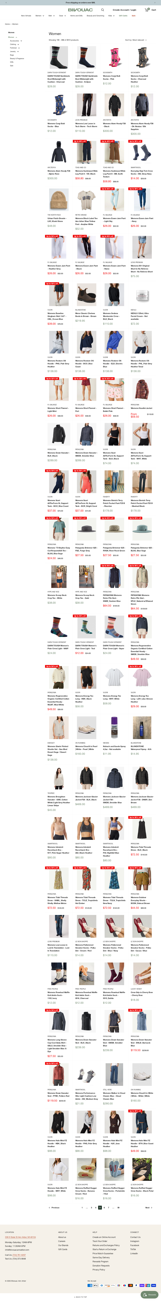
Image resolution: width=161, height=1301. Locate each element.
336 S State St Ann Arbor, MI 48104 (20, 1237)
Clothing (13, 44)
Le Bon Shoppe (81, 941)
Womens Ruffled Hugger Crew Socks (86, 1191)
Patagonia (135, 405)
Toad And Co (80, 167)
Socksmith (107, 73)
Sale (133, 16)
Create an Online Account (104, 1237)
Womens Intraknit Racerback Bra (58, 850)
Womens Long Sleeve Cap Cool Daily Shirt (57, 1046)
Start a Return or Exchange (104, 1249)
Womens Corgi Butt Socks (111, 77)
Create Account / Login (124, 10)
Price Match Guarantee (103, 1253)
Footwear (13, 48)
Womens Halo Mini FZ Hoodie (57, 1143)
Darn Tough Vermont (57, 73)
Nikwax (106, 743)
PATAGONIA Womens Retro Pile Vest (112, 598)
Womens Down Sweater (59, 454)
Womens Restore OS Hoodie (58, 364)
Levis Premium (81, 120)
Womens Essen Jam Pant (114, 219)
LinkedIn (134, 1253)
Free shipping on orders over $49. (80, 2)
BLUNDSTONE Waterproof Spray (141, 747)
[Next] (155, 3)
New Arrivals (26, 16)
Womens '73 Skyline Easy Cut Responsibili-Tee (59, 551)
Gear (61, 16)
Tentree (51, 793)
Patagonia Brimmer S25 (86, 549)
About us (62, 1237)
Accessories (14, 41)
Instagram (134, 1241)
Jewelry (13, 51)
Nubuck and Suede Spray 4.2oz (114, 747)
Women (38, 16)
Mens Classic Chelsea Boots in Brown (85, 314)
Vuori (50, 310)
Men (50, 16)
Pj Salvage (107, 215)
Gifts (11, 62)
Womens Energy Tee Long (84, 699)
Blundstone (80, 310)
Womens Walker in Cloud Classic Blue (114, 1096)
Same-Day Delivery (101, 1257)
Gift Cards (123, 16)
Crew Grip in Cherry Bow (142, 993)
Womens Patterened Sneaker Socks (85, 948)
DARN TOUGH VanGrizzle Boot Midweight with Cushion (59, 79)
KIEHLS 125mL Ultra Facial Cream (140, 316)
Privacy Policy (99, 1269)
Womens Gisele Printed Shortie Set (58, 750)
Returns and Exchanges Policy (106, 1245)
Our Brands (63, 1245)
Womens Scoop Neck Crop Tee (57, 596)
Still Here (107, 1090)
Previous (55, 1207)
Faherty (106, 497)
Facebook (134, 1245)
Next (147, 1207)
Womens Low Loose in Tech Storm (86, 125)
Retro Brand (81, 215)
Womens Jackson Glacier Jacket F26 (86, 798)
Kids (110, 16)
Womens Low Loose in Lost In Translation (58, 948)
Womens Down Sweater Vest (85, 1041)
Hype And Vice (53, 592)
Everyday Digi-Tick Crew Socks (142, 172)
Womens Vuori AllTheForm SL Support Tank (113, 456)
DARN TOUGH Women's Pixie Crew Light (58, 647)
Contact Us (135, 1237)
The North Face (54, 215)
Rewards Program (100, 1261)
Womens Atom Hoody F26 (114, 125)
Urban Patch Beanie (57, 219)
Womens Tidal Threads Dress (141, 848)
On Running (80, 743)
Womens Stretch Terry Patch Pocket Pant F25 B (114, 503)
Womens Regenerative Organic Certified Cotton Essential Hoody (141, 650)
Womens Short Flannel (58, 409)
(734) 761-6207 (19, 1255)
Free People (53, 989)
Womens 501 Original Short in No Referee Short (142, 269)
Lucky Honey (136, 989)
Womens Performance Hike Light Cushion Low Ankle (86, 1096)
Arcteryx (107, 120)
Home (7, 24)
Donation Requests (101, 1265)
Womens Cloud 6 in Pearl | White (86, 747)
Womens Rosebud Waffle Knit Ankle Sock (59, 995)
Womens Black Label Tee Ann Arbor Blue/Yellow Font (86, 221)
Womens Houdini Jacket (141, 408)
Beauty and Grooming (95, 16)
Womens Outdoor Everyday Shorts (140, 900)
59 (118, 1207)
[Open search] (102, 10)
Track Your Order (100, 1241)
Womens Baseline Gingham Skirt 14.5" (57, 316)
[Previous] (6, 3)
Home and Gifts (76, 16)
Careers (61, 1241)
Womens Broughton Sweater (59, 801)
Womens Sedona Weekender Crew (111, 316)
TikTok (133, 1249)
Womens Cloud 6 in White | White (142, 1094)
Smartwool (136, 167)
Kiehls (133, 310)
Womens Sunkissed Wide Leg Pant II (86, 172)
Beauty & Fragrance (17, 58)
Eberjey (51, 743)
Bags (12, 55)
